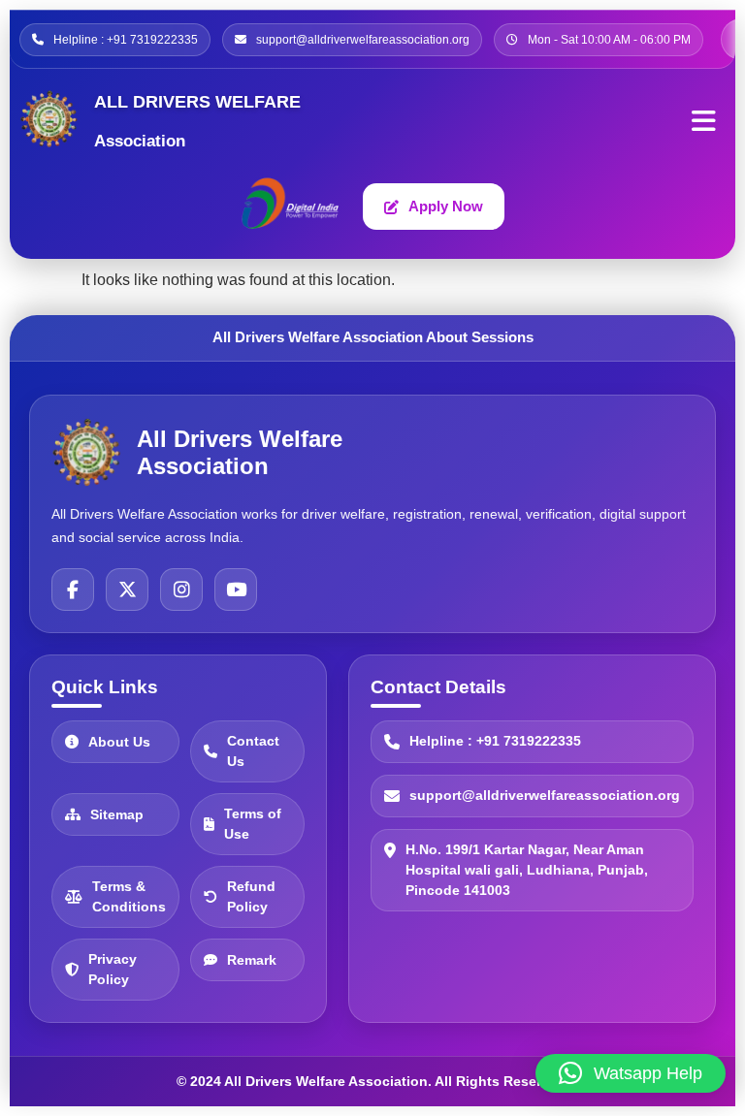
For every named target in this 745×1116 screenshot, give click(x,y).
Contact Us (253, 751)
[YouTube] (235, 589)
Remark (251, 960)
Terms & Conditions (129, 896)
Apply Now (445, 206)
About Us (119, 741)
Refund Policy (251, 896)
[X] (127, 589)
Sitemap (117, 814)
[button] (630, 1073)
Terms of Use (252, 824)
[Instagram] (181, 589)
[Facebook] (72, 589)
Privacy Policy (112, 969)
